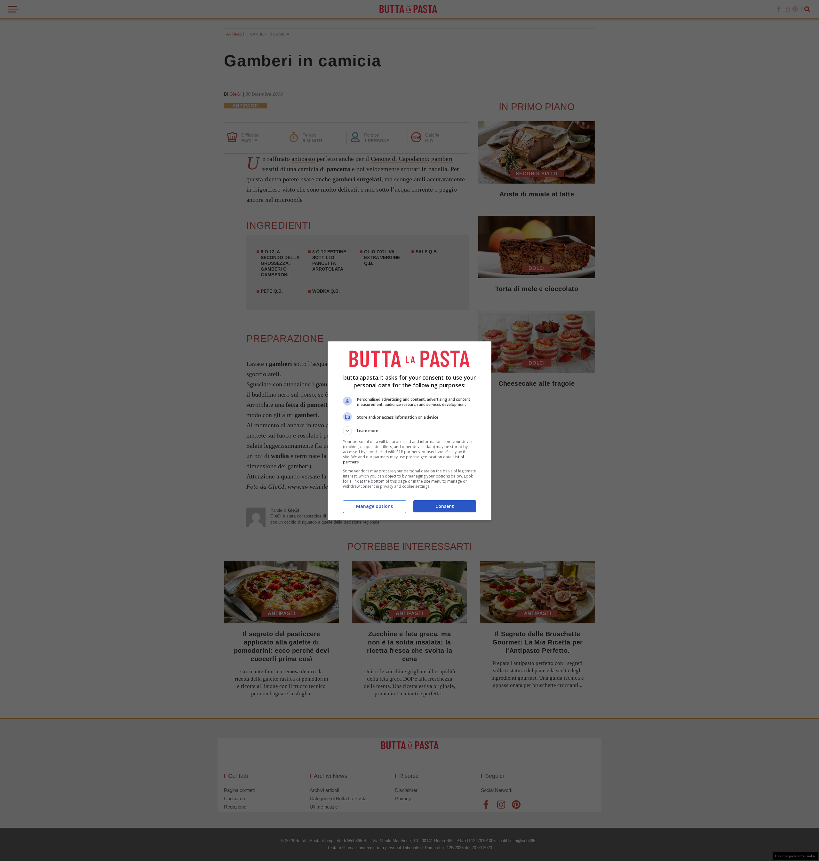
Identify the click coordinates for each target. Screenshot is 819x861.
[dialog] (409, 430)
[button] (409, 430)
